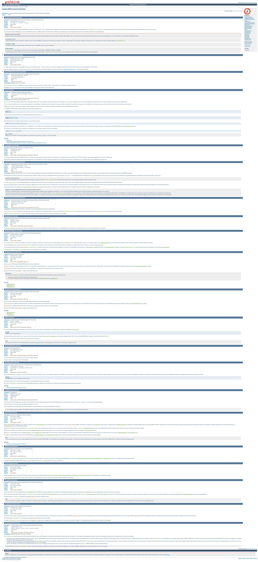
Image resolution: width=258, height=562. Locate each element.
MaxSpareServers (11, 286)
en (236, 11)
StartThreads (247, 36)
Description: (5, 13)
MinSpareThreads (248, 28)
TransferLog (53, 336)
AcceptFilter (128, 126)
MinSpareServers (11, 314)
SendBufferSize (248, 32)
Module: (6, 27)
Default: (6, 22)
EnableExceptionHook (249, 18)
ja (240, 11)
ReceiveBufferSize (248, 30)
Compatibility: (7, 82)
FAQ (248, 2)
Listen (246, 20)
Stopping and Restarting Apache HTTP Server (16, 387)
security (37, 338)
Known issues (248, 44)
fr (238, 11)
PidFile (246, 29)
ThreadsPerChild (248, 38)
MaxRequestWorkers (249, 26)
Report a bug (247, 46)
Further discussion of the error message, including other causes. (26, 142)
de (234, 11)
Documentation (15, 6)
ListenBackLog (247, 21)
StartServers (247, 35)
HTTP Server (8, 6)
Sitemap (255, 2)
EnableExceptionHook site (68, 69)
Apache (3, 6)
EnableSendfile (60, 409)
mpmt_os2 (36, 98)
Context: (6, 24)
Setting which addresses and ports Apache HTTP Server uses (20, 141)
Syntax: (6, 21)
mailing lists (166, 554)
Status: (4, 14)
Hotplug (32, 179)
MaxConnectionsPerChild (249, 23)
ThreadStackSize (248, 39)
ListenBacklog (102, 242)
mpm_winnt (24, 98)
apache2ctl (38, 342)
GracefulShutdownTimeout (250, 19)
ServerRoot (124, 29)
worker (15, 27)
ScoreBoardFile (248, 31)
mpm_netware (31, 98)
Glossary (251, 2)
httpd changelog (248, 43)
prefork (19, 27)
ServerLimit (247, 34)
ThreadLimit (247, 37)
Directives (244, 2)
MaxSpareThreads (248, 27)
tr (242, 11)
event (11, 27)
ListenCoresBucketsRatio (249, 22)
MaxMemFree (247, 24)
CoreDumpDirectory (248, 17)
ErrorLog (46, 336)
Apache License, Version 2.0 (15, 559)
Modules (240, 2)
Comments (247, 50)
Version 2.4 (21, 6)
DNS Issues (9, 140)
